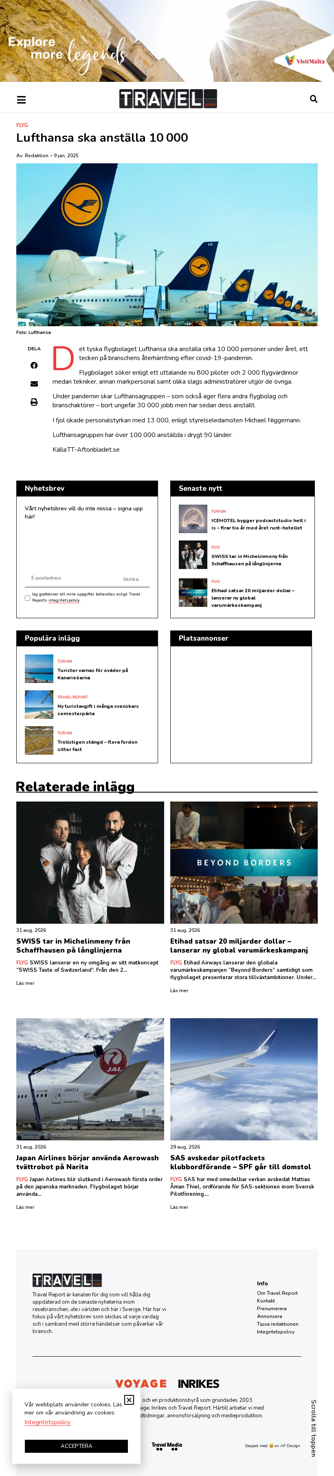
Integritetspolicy (275, 1332)
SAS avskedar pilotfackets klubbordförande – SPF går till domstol (240, 1162)
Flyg (22, 125)
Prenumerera (272, 1308)
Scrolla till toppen (313, 1428)
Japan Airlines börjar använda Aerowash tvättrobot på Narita (87, 1162)
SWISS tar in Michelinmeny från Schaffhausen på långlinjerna (73, 946)
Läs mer (25, 983)
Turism (218, 511)
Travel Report (72, 697)
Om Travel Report (277, 1293)
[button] (34, 365)
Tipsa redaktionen (278, 1324)
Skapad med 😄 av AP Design (272, 1446)
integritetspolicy (63, 600)
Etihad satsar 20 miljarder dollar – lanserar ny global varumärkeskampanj (252, 597)
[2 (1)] (167, 79)
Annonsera (269, 1316)
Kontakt (266, 1301)
